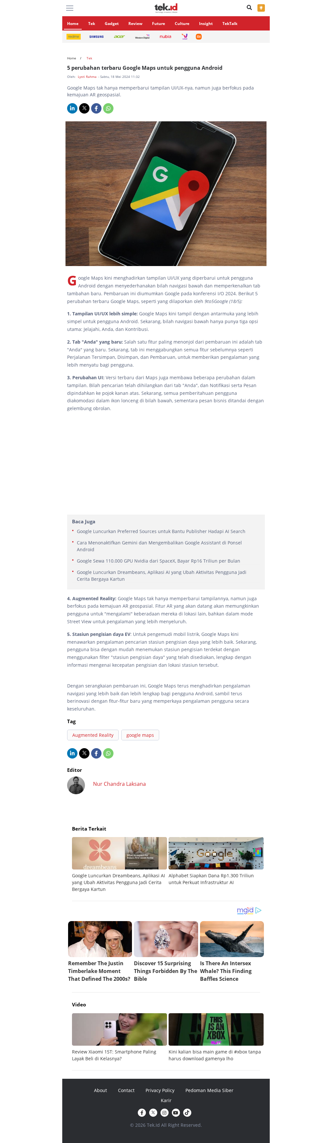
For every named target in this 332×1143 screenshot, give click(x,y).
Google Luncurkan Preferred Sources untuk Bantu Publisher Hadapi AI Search (161, 531)
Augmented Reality (92, 735)
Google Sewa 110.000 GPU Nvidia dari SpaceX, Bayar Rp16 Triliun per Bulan (158, 561)
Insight (206, 23)
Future (158, 23)
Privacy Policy (160, 1090)
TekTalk (229, 23)
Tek (91, 23)
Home (72, 23)
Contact (126, 1090)
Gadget (112, 23)
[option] (120, 865)
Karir (166, 1100)
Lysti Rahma (88, 76)
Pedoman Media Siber (209, 1090)
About (100, 1090)
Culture (182, 23)
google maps (140, 735)
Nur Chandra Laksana (119, 783)
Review (135, 23)
